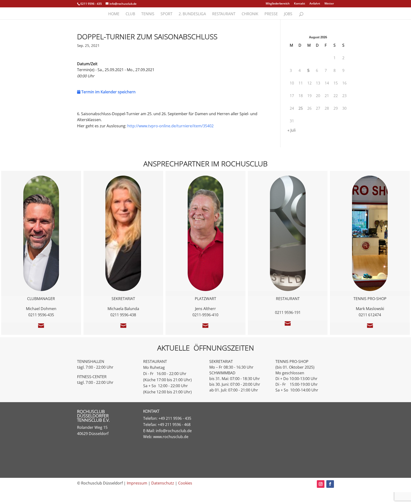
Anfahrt (314, 3)
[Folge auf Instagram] (320, 484)
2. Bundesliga (192, 14)
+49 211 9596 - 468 (174, 424)
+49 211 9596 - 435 (174, 418)
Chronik (250, 14)
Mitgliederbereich (278, 3)
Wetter (329, 3)
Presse (271, 14)
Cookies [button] (185, 483)
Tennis (147, 14)
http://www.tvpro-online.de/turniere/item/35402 (170, 125)
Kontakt (299, 3)
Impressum (137, 483)
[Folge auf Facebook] (330, 484)
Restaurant (223, 14)
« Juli (292, 130)
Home (113, 14)
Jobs (288, 14)
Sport (166, 14)
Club (130, 14)
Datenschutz (162, 483)
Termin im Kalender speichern (108, 91)
